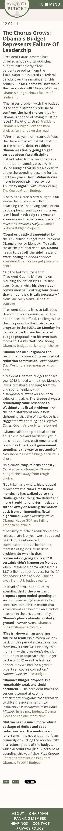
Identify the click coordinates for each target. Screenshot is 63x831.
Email (15, 781)
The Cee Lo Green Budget (22, 190)
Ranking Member (30, 818)
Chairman (38, 813)
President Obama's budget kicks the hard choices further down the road (29, 125)
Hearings (19, 823)
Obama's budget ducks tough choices (31, 345)
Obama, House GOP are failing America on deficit (25, 522)
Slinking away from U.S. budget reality (28, 578)
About (18, 813)
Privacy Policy (30, 828)
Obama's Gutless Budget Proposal (28, 226)
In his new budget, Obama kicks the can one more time (29, 713)
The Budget (37, 674)
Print (6, 781)
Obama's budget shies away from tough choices (28, 473)
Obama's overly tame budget (35, 425)
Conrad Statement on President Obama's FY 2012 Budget (27, 760)
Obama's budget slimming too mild (27, 625)
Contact (41, 823)
